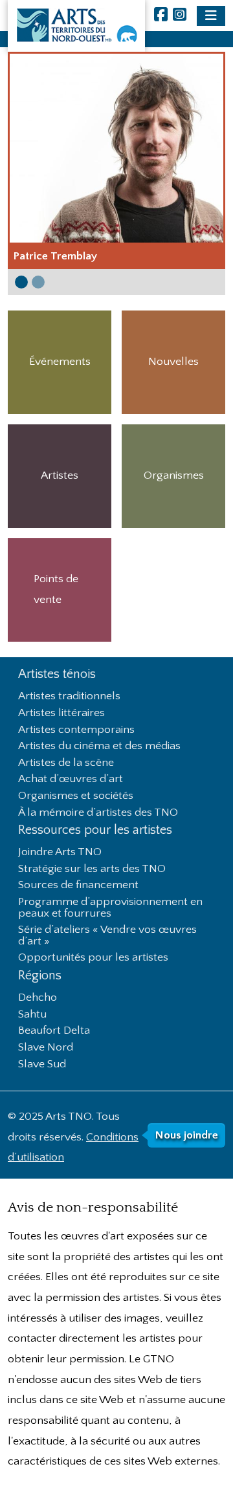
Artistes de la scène (66, 763)
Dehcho (37, 998)
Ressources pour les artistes (95, 830)
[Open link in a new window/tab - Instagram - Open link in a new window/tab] (179, 15)
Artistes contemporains (76, 730)
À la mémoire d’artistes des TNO (98, 813)
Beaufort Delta (54, 1031)
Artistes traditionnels (69, 697)
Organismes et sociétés (75, 796)
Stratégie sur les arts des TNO (92, 869)
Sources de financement (78, 885)
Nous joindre (186, 1135)
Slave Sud (42, 1065)
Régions (39, 976)
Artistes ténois (57, 674)
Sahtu (32, 1015)
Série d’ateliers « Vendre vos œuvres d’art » (107, 936)
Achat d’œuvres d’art (70, 779)
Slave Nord (45, 1048)
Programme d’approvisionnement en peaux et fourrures (110, 908)
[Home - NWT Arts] (76, 26)
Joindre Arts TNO (60, 852)
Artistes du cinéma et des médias (99, 746)
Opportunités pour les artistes (93, 958)
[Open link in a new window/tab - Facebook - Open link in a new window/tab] (161, 15)
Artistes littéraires (61, 713)
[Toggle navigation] (211, 16)
